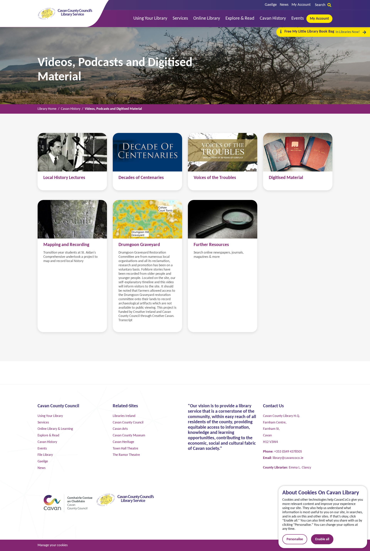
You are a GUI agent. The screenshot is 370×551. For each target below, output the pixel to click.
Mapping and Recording (66, 245)
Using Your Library (50, 416)
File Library (45, 455)
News (284, 5)
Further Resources (211, 245)
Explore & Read (48, 435)
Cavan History (47, 442)
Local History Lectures (64, 178)
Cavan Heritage (123, 442)
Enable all (322, 539)
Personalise (295, 539)
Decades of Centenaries (141, 178)
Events (42, 448)
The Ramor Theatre (126, 455)
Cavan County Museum (129, 435)
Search (320, 5)
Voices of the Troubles (215, 178)
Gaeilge (271, 5)
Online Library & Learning (55, 429)
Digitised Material (286, 178)
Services (43, 422)
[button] (150, 18)
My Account (301, 5)
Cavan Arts (120, 429)
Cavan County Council (128, 422)
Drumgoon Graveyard (139, 245)
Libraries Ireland (124, 416)
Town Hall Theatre (125, 448)
